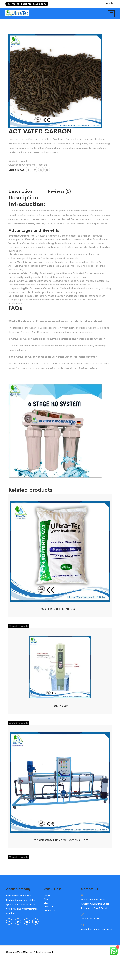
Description (20, 191)
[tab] (28, 191)
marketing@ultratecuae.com (28, 3)
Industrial (43, 164)
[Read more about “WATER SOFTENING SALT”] (56, 598)
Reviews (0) (59, 191)
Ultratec (12, 210)
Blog (46, 902)
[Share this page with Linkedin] (47, 169)
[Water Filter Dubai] (17, 13)
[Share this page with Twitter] (35, 169)
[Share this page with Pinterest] (41, 169)
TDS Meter (60, 706)
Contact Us (49, 910)
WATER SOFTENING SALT (60, 609)
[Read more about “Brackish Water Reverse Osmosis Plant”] (56, 829)
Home (47, 895)
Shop (46, 899)
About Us (48, 906)
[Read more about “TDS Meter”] (56, 694)
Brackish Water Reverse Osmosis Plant (60, 840)
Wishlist (110, 3)
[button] (18, 161)
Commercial (29, 164)
